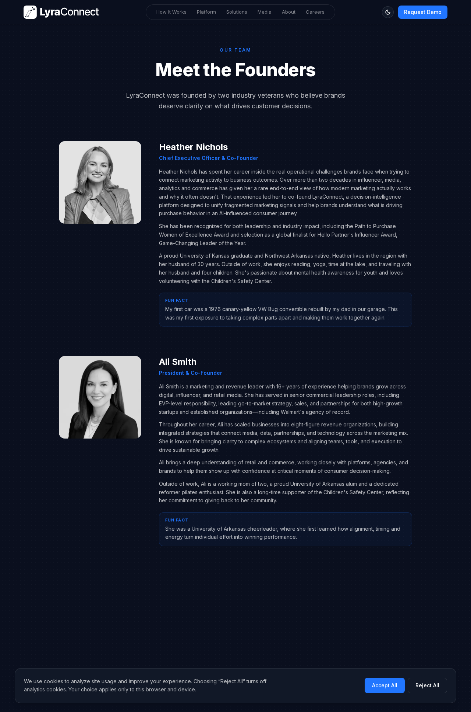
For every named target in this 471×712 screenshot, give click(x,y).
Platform (206, 12)
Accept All (384, 685)
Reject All (427, 685)
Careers (315, 12)
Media (265, 12)
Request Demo (423, 12)
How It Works (171, 12)
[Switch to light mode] (388, 12)
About (288, 12)
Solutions (236, 12)
